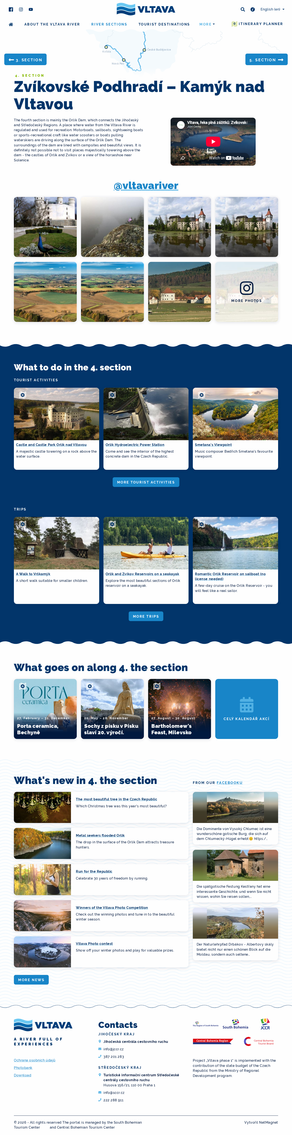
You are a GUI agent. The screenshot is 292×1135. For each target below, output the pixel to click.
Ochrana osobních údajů (35, 1060)
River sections (109, 24)
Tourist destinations (164, 24)
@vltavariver (146, 185)
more (205, 24)
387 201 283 (113, 1057)
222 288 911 (113, 1100)
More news (31, 980)
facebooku (230, 783)
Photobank (23, 1068)
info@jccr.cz (113, 1049)
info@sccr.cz (113, 1093)
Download (22, 1075)
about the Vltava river (52, 24)
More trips (146, 616)
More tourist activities (146, 482)
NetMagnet (268, 1122)
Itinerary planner (258, 23)
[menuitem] (272, 9)
